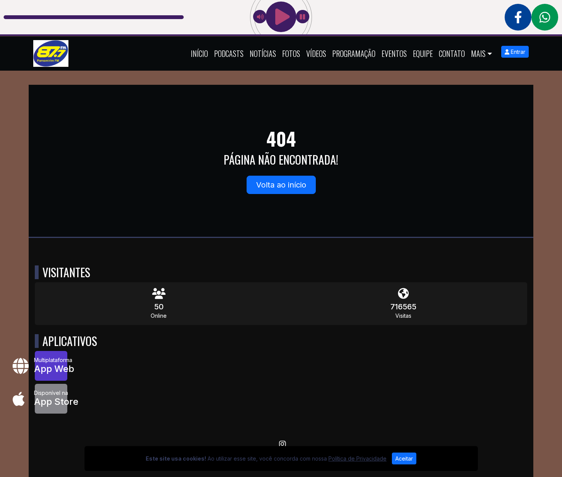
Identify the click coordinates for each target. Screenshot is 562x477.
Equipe (423, 53)
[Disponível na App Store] (51, 399)
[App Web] (51, 366)
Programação (353, 53)
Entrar (517, 52)
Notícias (263, 53)
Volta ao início (281, 184)
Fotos (291, 53)
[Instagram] (282, 444)
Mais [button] (478, 53)
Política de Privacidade (357, 458)
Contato (452, 53)
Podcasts (229, 53)
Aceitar (404, 458)
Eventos (394, 53)
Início (199, 53)
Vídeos (316, 53)
